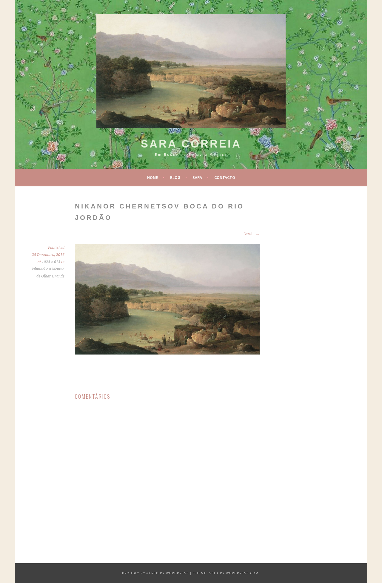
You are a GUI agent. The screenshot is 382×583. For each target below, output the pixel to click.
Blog (175, 177)
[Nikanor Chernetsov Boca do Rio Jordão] (167, 353)
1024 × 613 (51, 262)
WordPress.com (242, 573)
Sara (197, 177)
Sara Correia (191, 144)
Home (152, 177)
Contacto (224, 177)
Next (248, 233)
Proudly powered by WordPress (155, 573)
